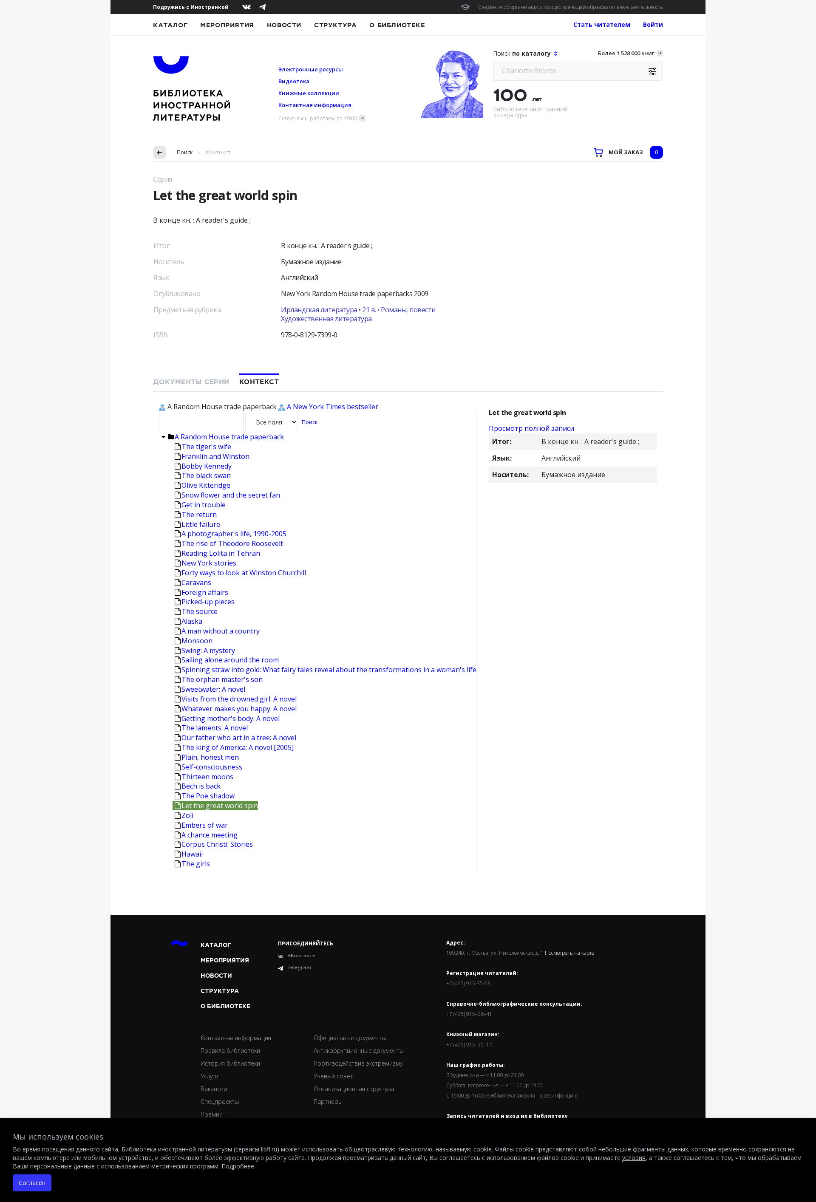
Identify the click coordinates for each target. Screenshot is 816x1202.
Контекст (259, 382)
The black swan (206, 475)
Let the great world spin (219, 805)
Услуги (209, 1076)
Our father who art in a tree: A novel (238, 737)
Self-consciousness (211, 767)
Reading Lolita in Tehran (220, 553)
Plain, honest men (210, 757)
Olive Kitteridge (205, 485)
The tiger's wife (206, 446)
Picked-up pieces (208, 601)
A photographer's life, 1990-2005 (233, 533)
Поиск (185, 152)
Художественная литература (326, 318)
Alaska (191, 621)
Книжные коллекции (308, 93)
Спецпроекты (220, 1101)
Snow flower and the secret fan (230, 495)
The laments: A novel (214, 728)
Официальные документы (350, 1038)
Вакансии (214, 1089)
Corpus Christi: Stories (217, 844)
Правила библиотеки (230, 1050)
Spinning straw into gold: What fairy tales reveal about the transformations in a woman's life (328, 669)
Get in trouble (203, 504)
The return (199, 514)
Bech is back (201, 786)
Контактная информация (314, 105)
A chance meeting (209, 835)
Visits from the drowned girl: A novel (239, 699)
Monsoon (196, 640)
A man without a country (220, 631)
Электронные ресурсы (310, 69)
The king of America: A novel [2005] (237, 747)
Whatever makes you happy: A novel (239, 708)
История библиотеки (230, 1063)
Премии (212, 1114)
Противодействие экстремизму (358, 1063)
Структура (335, 25)
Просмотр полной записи (531, 428)
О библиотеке (397, 25)
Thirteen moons (207, 776)
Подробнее (237, 1166)
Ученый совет (333, 1076)
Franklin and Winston (215, 456)
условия (634, 1158)
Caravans (196, 582)
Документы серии (191, 382)
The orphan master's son (222, 679)
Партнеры (328, 1101)
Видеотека (293, 81)
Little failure (200, 524)
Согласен (32, 1183)
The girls (195, 863)
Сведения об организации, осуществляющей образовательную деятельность (570, 7)
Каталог (170, 25)
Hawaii (192, 854)
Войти (653, 24)
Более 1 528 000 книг (626, 53)
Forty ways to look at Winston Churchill (243, 572)
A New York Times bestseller (332, 406)
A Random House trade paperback (229, 436)
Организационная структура (354, 1089)
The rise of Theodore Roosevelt (232, 543)
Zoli (187, 815)
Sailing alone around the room (230, 660)
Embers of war (204, 825)
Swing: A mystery (208, 650)
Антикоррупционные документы (359, 1050)
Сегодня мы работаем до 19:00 (317, 118)
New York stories (208, 563)
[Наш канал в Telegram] (262, 7)
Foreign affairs (204, 592)
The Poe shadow (208, 795)
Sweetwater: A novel (213, 689)
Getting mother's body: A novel (230, 718)
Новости (284, 25)
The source (199, 611)
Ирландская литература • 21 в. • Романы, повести (358, 309)
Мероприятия (227, 25)
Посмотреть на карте (570, 953)
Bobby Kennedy (206, 466)
